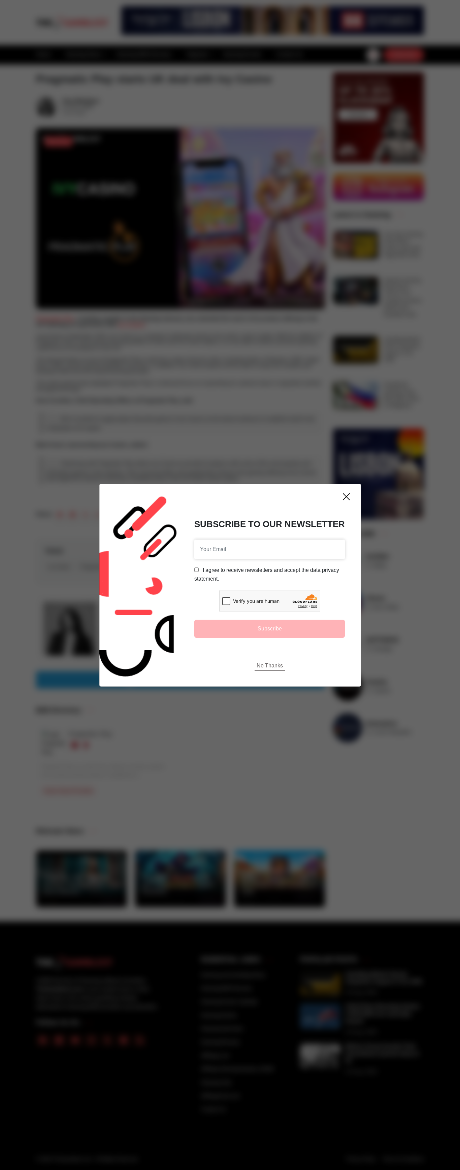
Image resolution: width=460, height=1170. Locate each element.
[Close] (346, 496)
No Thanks (270, 665)
